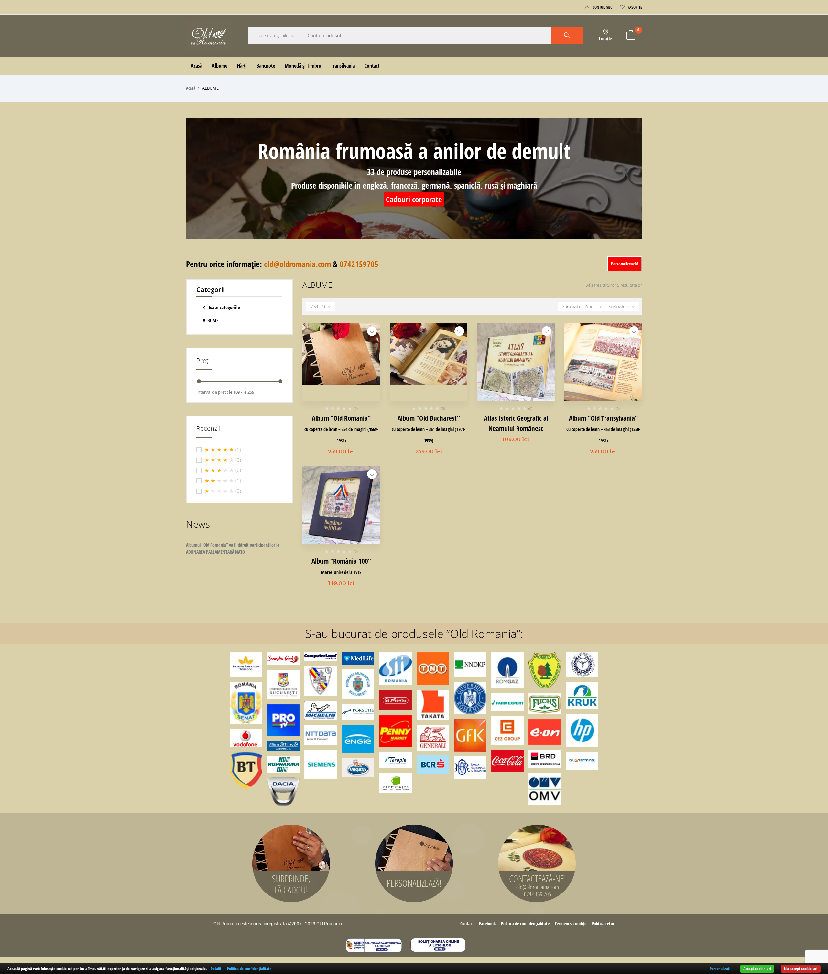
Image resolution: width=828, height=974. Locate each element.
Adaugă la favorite (372, 331)
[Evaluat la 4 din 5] (219, 460)
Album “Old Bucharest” (428, 429)
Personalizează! (624, 264)
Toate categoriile (224, 307)
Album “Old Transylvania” (603, 429)
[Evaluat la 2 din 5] (219, 480)
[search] (567, 35)
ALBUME (210, 320)
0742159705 (359, 263)
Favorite (635, 7)
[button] (631, 35)
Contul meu (603, 7)
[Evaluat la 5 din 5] (219, 449)
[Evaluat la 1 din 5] (219, 491)
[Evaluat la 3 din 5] (219, 470)
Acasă (190, 88)
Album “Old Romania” (341, 429)
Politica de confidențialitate (249, 968)
